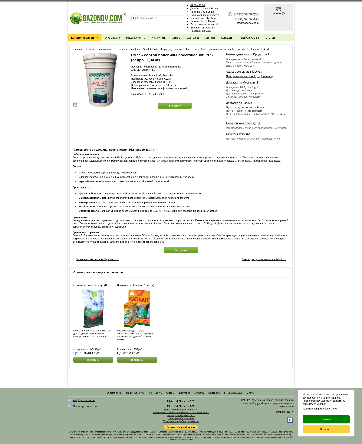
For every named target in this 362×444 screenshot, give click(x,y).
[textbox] (157, 18)
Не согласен (326, 429)
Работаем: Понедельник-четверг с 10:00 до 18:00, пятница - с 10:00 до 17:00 (181, 414)
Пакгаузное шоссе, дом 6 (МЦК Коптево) (249, 76)
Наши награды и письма (181, 418)
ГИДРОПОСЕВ (249, 37)
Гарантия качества (238, 134)
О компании (112, 37)
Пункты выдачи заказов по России (245, 107)
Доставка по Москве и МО (243, 82)
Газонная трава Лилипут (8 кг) (91, 285)
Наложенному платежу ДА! (243, 123)
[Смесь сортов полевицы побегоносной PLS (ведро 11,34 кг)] (100, 80)
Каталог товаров (82, 37)
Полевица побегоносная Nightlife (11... (97, 259)
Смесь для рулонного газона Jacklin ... (264, 259)
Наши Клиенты (136, 37)
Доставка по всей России (204, 8)
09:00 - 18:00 (197, 5)
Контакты (227, 37)
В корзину (175, 105)
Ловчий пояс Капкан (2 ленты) (135, 285)
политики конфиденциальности (320, 408)
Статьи (270, 37)
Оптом (176, 37)
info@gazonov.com (247, 22)
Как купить (159, 37)
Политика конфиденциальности (181, 421)
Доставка (193, 37)
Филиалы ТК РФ (284, 411)
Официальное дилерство (204, 15)
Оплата (210, 37)
